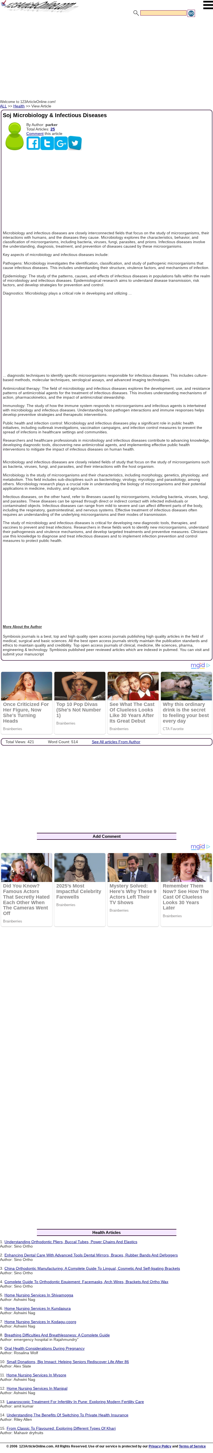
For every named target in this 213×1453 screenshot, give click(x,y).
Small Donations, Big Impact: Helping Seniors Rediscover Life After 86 (68, 1361)
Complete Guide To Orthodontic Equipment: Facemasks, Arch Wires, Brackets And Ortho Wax (86, 1281)
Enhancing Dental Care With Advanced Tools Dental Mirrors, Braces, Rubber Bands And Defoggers (91, 1255)
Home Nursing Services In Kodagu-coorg (40, 1321)
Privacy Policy (160, 1446)
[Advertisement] (106, 59)
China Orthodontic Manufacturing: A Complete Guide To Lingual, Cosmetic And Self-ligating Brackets (92, 1268)
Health (19, 106)
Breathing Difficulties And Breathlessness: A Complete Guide (57, 1335)
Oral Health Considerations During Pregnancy (44, 1348)
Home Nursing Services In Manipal (37, 1388)
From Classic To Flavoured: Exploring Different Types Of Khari (61, 1428)
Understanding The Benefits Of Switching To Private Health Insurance (67, 1415)
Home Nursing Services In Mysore (36, 1375)
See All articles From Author (116, 742)
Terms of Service (192, 1446)
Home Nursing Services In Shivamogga (38, 1295)
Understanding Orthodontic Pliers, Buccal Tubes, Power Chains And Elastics (70, 1242)
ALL (3, 106)
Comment (35, 133)
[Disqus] (106, 1003)
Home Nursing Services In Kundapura (37, 1308)
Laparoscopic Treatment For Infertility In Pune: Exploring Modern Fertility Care (75, 1401)
